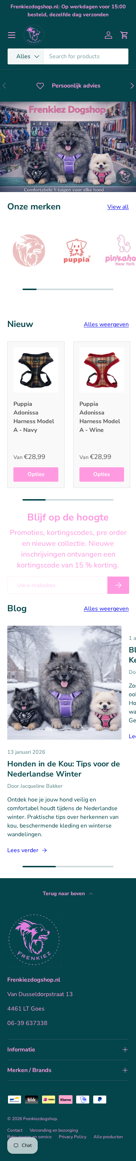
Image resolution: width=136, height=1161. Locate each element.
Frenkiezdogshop (40, 1119)
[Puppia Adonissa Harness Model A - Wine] (101, 370)
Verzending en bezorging (54, 1130)
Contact (14, 1130)
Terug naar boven (64, 893)
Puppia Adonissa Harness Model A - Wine (99, 417)
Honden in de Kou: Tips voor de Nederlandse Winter (63, 768)
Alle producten (108, 1137)
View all (118, 207)
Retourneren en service (29, 1137)
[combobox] (68, 56)
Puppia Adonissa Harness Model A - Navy (33, 417)
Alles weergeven (106, 324)
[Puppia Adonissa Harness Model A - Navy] (35, 370)
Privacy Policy (72, 1137)
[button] (124, 35)
